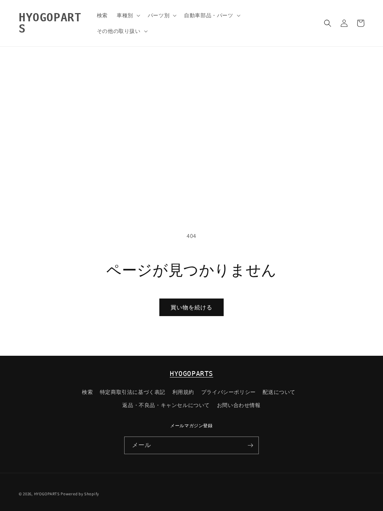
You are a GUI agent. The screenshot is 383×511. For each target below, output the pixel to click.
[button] (127, 15)
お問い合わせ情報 (239, 405)
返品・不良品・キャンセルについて (166, 405)
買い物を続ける (191, 307)
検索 (87, 392)
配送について (279, 392)
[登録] (250, 445)
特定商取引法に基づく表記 (132, 392)
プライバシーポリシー (228, 392)
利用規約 (183, 392)
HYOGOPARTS (191, 373)
